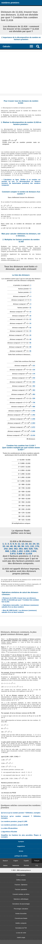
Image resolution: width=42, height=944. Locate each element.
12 (30, 311)
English (16, 860)
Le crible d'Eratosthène (9, 828)
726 (34, 402)
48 (30, 339)
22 (30, 319)
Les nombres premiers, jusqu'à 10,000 (14, 825)
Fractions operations (21, 889)
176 (34, 373)
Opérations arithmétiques (21, 899)
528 (34, 398)
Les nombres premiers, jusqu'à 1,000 (14, 821)
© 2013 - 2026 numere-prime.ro (21, 870)
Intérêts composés (21, 923)
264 (34, 382)
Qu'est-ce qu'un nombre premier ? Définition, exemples (20, 813)
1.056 (33, 410)
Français (36, 860)
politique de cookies (21, 856)
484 (34, 394)
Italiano (5, 865)
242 (34, 378)
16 (30, 316)
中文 (36, 865)
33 (30, 331)
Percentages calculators (21, 909)
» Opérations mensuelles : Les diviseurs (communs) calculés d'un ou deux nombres (20, 606)
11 (30, 307)
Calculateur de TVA (21, 928)
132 (34, 369)
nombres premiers (10, 2)
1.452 (33, 415)
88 (30, 347)
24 (30, 323)
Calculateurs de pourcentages (21, 904)
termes (21, 851)
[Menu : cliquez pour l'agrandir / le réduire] (32, 46)
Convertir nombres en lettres (21, 894)
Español (26, 860)
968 (34, 406)
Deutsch (5, 860)
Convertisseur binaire (21, 918)
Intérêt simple (21, 937)
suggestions (21, 846)
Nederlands (15, 865)
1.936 (33, 419)
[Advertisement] (21, 73)
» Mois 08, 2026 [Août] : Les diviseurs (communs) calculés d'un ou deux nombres (19, 611)
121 (34, 365)
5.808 (33, 431)
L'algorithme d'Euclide (9, 831)
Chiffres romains (21, 880)
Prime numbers (21, 875)
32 (30, 327)
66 (30, 343)
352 (34, 386)
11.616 (33, 435)
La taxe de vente (21, 932)
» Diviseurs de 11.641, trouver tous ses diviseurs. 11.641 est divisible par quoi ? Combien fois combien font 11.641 (20, 600)
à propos (21, 841)
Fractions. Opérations (21, 884)
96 (30, 351)
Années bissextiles (21, 913)
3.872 (33, 427)
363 (34, 390)
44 (30, 335)
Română (26, 865)
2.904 (33, 423)
